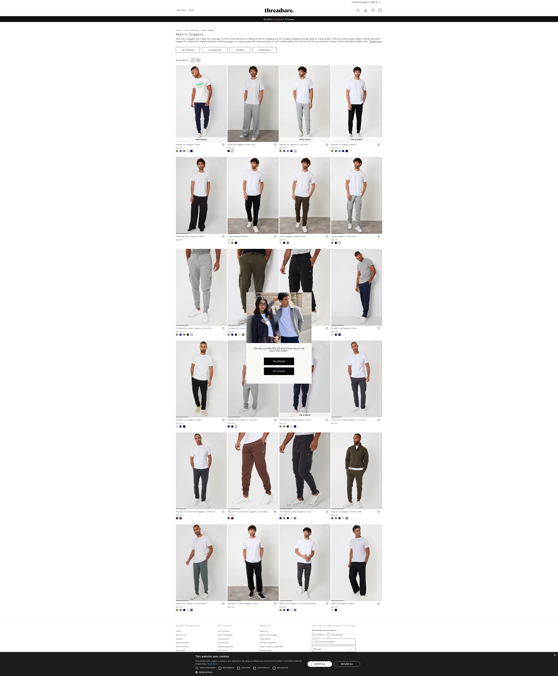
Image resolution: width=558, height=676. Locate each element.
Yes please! (279, 361)
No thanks (279, 371)
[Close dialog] (308, 295)
